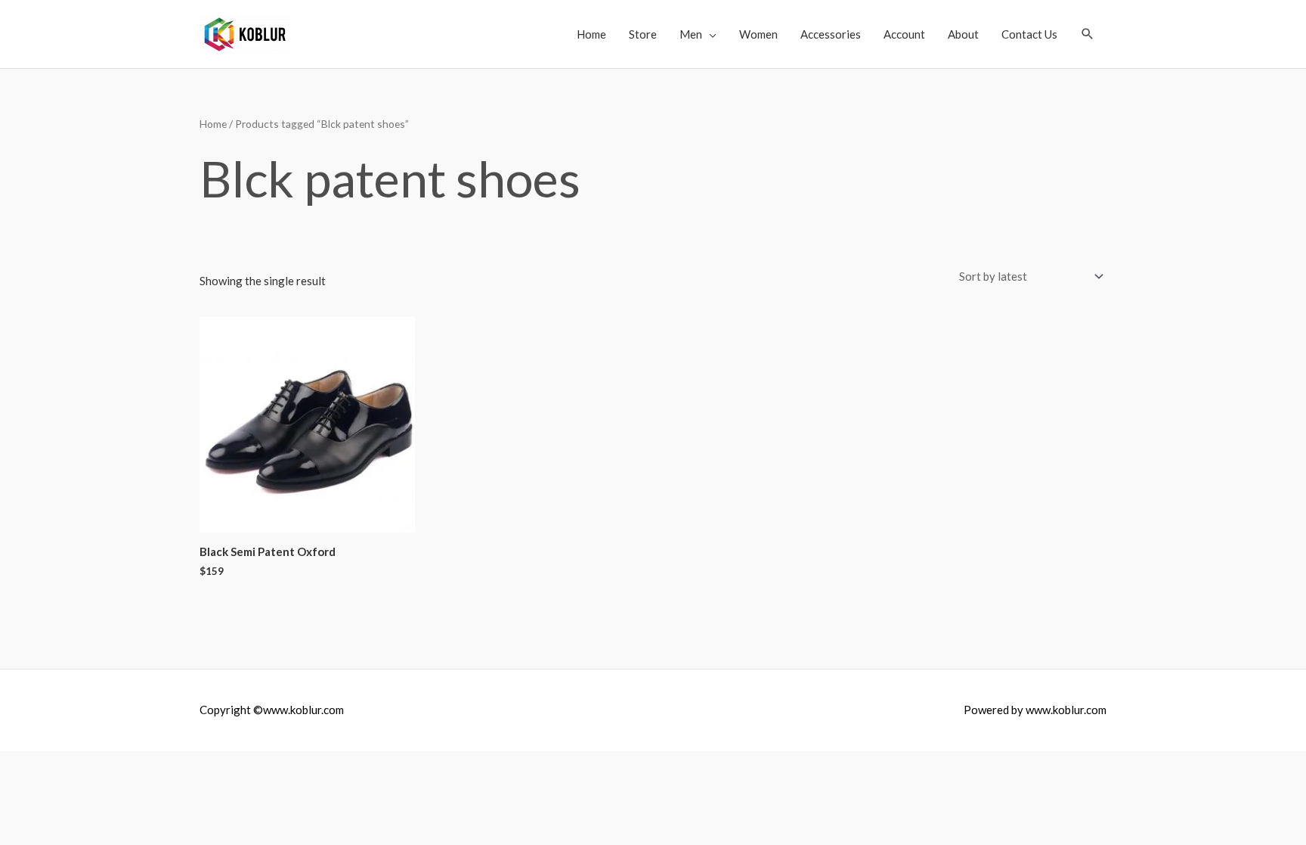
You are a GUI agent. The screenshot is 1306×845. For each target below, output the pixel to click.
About (963, 34)
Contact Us (1029, 34)
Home (591, 34)
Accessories (830, 34)
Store (643, 34)
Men (690, 34)
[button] (1087, 34)
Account (904, 34)
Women (758, 34)
